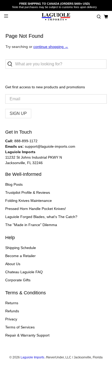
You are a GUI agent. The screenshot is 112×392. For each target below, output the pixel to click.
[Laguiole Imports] (56, 17)
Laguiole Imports (32, 357)
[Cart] (106, 17)
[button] (98, 17)
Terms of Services (20, 327)
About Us (12, 264)
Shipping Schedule (20, 248)
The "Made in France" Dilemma (31, 225)
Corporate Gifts (17, 280)
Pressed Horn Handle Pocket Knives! (35, 209)
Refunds (12, 311)
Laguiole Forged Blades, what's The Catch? (41, 217)
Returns (11, 303)
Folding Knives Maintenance (28, 200)
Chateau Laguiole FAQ (24, 272)
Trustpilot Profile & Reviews (27, 192)
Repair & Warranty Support (27, 335)
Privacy (11, 319)
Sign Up (18, 113)
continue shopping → (50, 47)
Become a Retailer (20, 256)
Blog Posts (14, 184)
